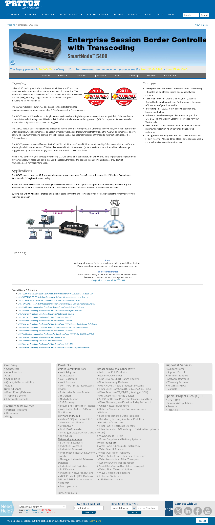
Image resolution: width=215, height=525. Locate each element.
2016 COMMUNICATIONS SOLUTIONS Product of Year (39, 293)
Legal (9, 385)
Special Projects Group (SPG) (185, 396)
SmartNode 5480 (151, 69)
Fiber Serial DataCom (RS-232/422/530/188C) (125, 389)
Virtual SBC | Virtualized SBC (76, 419)
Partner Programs (16, 409)
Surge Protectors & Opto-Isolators (119, 415)
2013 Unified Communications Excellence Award (38, 307)
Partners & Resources (19, 406)
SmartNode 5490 (176, 69)
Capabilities (13, 378)
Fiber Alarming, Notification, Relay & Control (125, 402)
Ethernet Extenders (71, 442)
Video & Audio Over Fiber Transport (119, 459)
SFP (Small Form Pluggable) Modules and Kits (125, 399)
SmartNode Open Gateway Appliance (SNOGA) (76, 303)
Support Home (175, 368)
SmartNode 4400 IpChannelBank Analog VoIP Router (76, 324)
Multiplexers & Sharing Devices (116, 395)
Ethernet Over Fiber (110, 375)
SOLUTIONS (30, 14)
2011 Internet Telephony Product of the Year (36, 317)
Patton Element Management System (72, 297)
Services (151, 75)
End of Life (45, 69)
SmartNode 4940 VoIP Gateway (71, 307)
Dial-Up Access (68, 486)
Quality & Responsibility (20, 382)
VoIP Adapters (68, 372)
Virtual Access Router (72, 422)
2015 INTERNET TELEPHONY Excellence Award (37, 297)
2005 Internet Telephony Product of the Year (36, 347)
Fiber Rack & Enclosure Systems (117, 425)
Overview (80, 75)
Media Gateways (69, 399)
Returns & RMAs (176, 385)
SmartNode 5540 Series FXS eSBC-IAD (77, 293)
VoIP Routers (67, 382)
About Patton (14, 372)
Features (62, 75)
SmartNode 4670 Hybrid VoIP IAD (68, 310)
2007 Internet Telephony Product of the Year (36, 337)
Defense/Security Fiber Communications (122, 409)
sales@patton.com (31, 510)
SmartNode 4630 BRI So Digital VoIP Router (71, 327)
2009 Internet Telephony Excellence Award (35, 327)
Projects (172, 406)
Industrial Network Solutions (76, 472)
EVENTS (149, 14)
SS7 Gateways (68, 402)
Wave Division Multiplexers (114, 472)
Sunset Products (67, 492)
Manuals (172, 389)
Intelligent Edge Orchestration (78, 432)
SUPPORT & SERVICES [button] (69, 14)
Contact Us (12, 368)
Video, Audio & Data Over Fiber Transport (122, 456)
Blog (9, 416)
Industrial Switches (71, 446)
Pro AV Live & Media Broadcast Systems (121, 385)
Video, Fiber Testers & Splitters (117, 469)
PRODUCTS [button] (46, 14)
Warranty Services (177, 382)
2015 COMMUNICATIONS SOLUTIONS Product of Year (39, 300)
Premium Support (177, 375)
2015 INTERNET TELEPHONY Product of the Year (38, 303)
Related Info (170, 75)
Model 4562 (58, 340)
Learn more (95, 520)
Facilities (172, 409)
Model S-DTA (60, 337)
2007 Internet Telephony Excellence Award (35, 340)
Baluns (103, 412)
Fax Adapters (67, 375)
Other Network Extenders (114, 405)
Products (11, 24)
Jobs (9, 375)
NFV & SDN (66, 435)
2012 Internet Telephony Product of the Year (36, 310)
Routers (64, 482)
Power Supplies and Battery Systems (120, 439)
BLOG (160, 14)
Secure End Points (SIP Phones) (78, 405)
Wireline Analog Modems (113, 382)
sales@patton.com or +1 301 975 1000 (108, 280)
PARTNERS (118, 14)
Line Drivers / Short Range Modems (119, 378)
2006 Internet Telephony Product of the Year (36, 344)
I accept (202, 520)
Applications (100, 75)
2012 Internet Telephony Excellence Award (35, 314)
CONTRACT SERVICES (97, 14)
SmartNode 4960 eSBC (64, 330)
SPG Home (173, 399)
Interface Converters (111, 422)
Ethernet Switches (110, 476)
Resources (12, 413)
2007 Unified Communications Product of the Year (38, 334)
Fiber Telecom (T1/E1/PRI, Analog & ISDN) (123, 392)
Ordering (134, 75)
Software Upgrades (178, 378)
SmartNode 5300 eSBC (71, 300)
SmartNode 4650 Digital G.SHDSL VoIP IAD (77, 334)
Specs (118, 75)
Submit (204, 14)
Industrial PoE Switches (73, 466)
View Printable (201, 24)
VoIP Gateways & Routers (64, 314)
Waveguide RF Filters (111, 435)
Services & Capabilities (180, 403)
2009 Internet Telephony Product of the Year (36, 324)
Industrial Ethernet (71, 449)
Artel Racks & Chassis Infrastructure (120, 446)
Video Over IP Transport (113, 449)
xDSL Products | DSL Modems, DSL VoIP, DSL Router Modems (76, 477)
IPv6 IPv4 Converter (71, 429)
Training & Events (16, 395)
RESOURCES (134, 14)
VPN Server (66, 425)
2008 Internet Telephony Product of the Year (36, 330)
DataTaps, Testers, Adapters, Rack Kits (121, 419)
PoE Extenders (68, 469)
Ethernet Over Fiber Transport (116, 462)
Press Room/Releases (18, 392)
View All (46, 75)
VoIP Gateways (68, 378)
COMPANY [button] (13, 14)
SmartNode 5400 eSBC (64, 317)
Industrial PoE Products (113, 372)
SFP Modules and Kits (111, 479)
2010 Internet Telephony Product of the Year (36, 320)
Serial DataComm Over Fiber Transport (121, 466)
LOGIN (171, 14)
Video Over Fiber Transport (114, 452)
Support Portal (176, 372)
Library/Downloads (17, 399)
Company (10, 365)
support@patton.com (34, 512)
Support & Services (178, 365)
